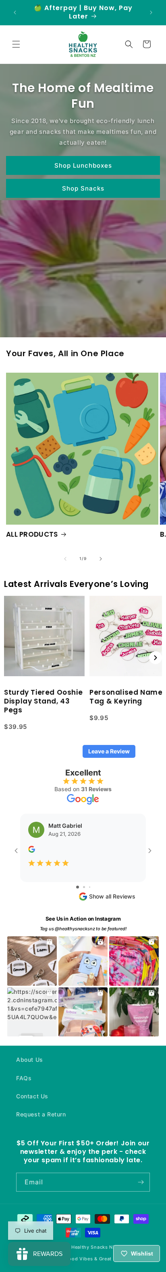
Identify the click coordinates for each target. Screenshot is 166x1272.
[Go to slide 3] (89, 887)
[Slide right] (101, 559)
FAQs (23, 1078)
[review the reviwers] (31, 850)
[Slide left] (65, 559)
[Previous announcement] (15, 12)
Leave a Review (109, 751)
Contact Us (32, 1096)
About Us (29, 1059)
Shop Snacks (83, 188)
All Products (32, 534)
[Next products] (155, 657)
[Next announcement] (151, 12)
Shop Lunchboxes (83, 165)
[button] (16, 44)
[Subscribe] (140, 1182)
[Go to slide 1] (77, 887)
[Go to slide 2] (84, 887)
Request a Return (41, 1114)
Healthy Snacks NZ (93, 1247)
